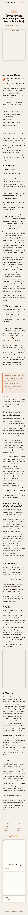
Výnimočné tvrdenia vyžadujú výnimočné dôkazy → (19, 827)
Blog (16, 911)
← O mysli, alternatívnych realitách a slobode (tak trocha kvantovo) (8, 827)
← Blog (22, 2)
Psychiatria (20, 911)
